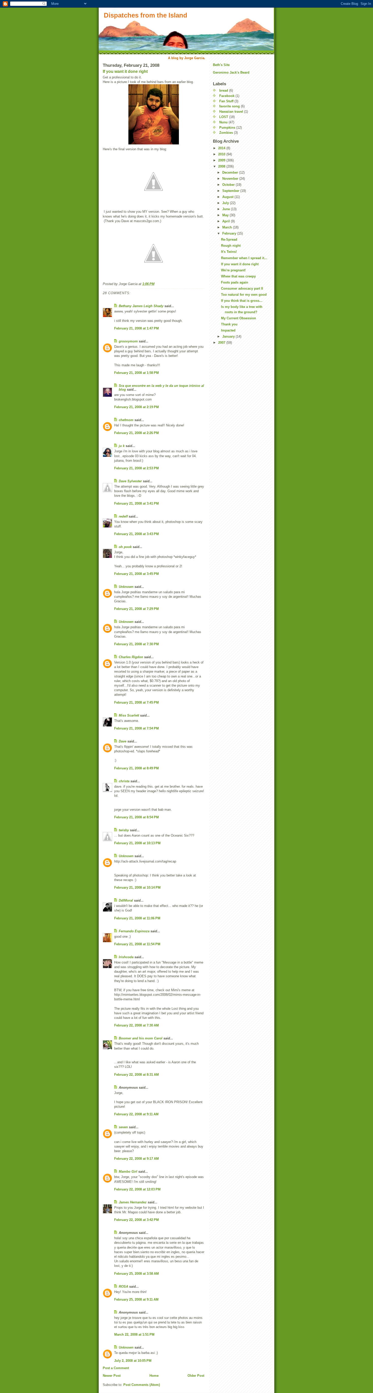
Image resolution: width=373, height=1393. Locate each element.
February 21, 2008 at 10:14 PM (137, 887)
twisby (124, 830)
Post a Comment (116, 1368)
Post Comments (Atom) (141, 1385)
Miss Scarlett (129, 715)
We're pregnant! (233, 270)
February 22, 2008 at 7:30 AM (136, 1025)
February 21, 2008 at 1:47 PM (136, 328)
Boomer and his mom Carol (140, 1038)
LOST (223, 117)
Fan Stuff (226, 101)
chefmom (126, 420)
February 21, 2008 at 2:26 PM (136, 433)
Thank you (229, 324)
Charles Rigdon (131, 657)
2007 (222, 342)
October (229, 185)
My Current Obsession (238, 318)
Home (154, 1376)
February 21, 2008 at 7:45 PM (136, 702)
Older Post (196, 1376)
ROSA (123, 1286)
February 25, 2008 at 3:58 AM (136, 1273)
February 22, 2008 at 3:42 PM (136, 1220)
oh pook (125, 547)
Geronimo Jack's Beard (231, 72)
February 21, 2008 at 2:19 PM (136, 407)
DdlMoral (126, 900)
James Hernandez (133, 1202)
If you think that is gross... (241, 301)
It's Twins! (229, 252)
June (226, 209)
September (231, 191)
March (227, 227)
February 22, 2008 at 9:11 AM (136, 1114)
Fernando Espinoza (134, 931)
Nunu (223, 122)
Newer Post (112, 1376)
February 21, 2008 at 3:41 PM (136, 503)
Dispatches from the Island (145, 15)
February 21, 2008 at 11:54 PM (137, 944)
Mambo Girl (128, 1171)
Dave (122, 741)
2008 (222, 166)
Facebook (226, 96)
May (226, 215)
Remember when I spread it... (244, 258)
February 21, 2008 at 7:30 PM (136, 644)
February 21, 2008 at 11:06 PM (137, 918)
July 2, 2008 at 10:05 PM (132, 1361)
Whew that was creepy (238, 276)
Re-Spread (229, 239)
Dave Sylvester (130, 481)
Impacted (228, 330)
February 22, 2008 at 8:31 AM (136, 1074)
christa (124, 781)
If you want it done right (125, 71)
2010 (222, 154)
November (230, 178)
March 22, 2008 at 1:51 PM (134, 1334)
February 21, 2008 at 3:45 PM (136, 574)
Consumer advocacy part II (242, 288)
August (228, 197)
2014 (222, 148)
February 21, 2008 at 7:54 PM (136, 728)
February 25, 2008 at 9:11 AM (136, 1299)
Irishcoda (126, 957)
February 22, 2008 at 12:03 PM (137, 1189)
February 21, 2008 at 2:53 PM (136, 468)
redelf (123, 516)
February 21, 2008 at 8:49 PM (136, 768)
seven (123, 1127)
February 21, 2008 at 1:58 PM (136, 373)
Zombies (226, 133)
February (229, 233)
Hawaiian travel (231, 111)
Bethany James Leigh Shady (141, 306)
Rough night (231, 245)
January (229, 336)
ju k (122, 446)
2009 (222, 160)
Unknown (126, 587)
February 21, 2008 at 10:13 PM (137, 843)
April (226, 221)
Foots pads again (234, 282)
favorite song (229, 106)
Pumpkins (227, 127)
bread (223, 90)
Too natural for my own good (244, 294)
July (226, 203)
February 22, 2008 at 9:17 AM (136, 1158)
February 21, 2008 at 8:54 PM (136, 817)
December (230, 172)
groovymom (128, 341)
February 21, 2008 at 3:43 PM (136, 534)
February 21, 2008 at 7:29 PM (136, 609)
